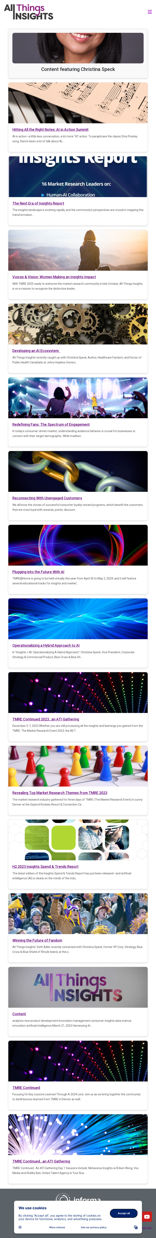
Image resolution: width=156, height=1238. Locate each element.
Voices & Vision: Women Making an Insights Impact (54, 277)
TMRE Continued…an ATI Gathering (41, 1161)
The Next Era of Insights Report (38, 203)
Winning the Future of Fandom (37, 940)
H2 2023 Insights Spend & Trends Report (45, 866)
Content (19, 1014)
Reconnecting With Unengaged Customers (47, 498)
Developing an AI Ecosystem (36, 351)
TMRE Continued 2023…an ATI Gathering (45, 719)
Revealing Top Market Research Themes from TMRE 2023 (59, 793)
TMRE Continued (26, 1088)
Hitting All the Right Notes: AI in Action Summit (50, 129)
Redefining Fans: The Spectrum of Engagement (51, 424)
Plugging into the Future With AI (38, 572)
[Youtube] (147, 1217)
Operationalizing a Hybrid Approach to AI (46, 645)
